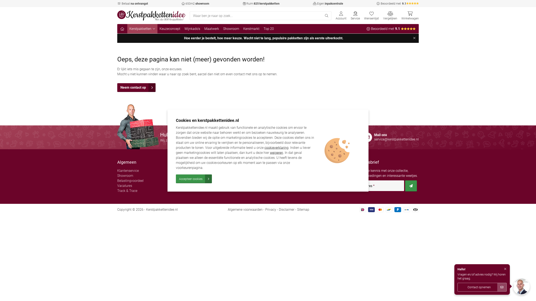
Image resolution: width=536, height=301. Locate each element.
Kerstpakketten (140, 29)
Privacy (270, 210)
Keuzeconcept (170, 29)
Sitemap (303, 210)
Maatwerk (211, 29)
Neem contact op (133, 87)
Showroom (231, 29)
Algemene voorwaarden (245, 210)
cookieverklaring (276, 148)
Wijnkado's (192, 29)
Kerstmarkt (251, 29)
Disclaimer (286, 210)
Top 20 (269, 29)
